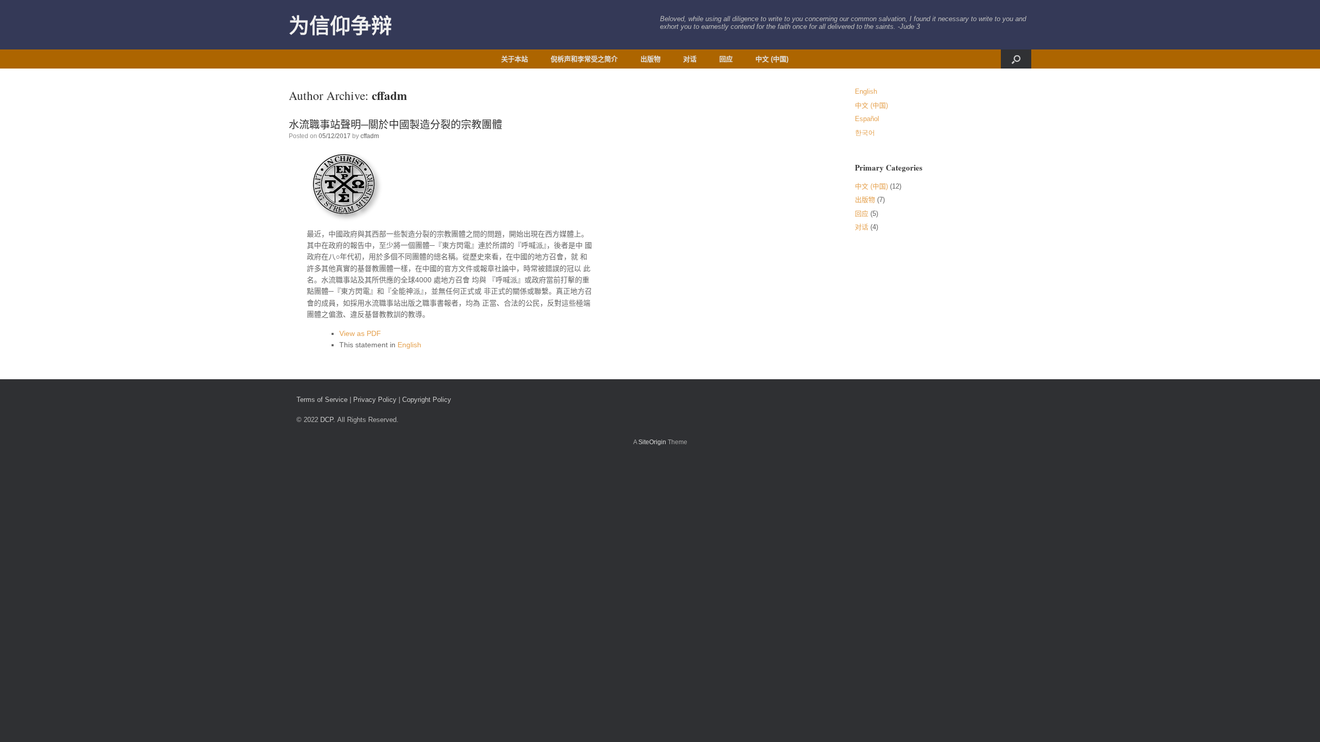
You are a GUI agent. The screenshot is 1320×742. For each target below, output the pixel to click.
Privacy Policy (375, 399)
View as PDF (360, 333)
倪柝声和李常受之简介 (584, 59)
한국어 (865, 133)
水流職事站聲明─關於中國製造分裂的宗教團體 (395, 124)
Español (867, 119)
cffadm (389, 95)
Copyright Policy (426, 399)
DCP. (327, 420)
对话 (690, 59)
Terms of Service (322, 399)
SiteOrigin (652, 442)
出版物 (650, 59)
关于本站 (514, 59)
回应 (726, 59)
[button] (1016, 59)
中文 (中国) (771, 59)
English (409, 345)
